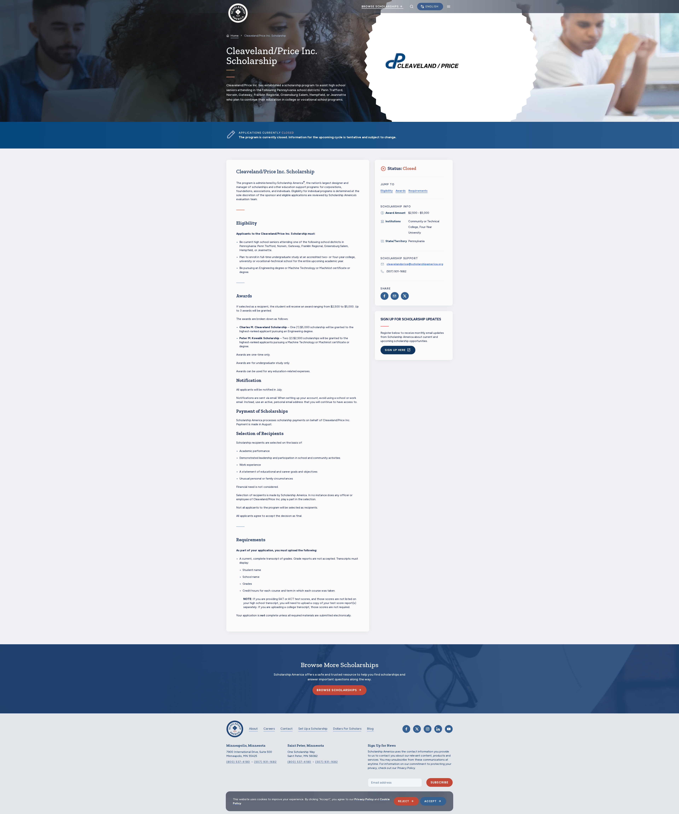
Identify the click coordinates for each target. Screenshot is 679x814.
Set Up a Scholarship (312, 729)
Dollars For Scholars (347, 729)
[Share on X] (405, 296)
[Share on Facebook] (384, 296)
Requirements (418, 190)
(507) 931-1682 (396, 271)
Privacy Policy (364, 799)
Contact (286, 729)
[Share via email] (395, 296)
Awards (401, 190)
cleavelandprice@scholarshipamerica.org (415, 264)
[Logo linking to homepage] (238, 6)
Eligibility (387, 190)
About (253, 729)
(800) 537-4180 (238, 761)
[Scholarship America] (234, 731)
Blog (370, 729)
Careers (269, 729)
